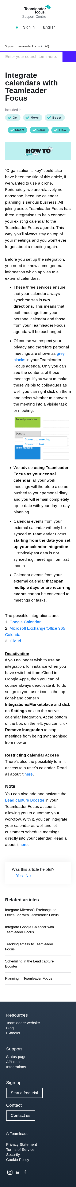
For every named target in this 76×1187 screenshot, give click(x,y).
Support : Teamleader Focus (22, 46)
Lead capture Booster (24, 800)
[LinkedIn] (17, 1172)
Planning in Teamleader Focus (28, 978)
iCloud (14, 641)
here (28, 774)
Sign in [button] (29, 27)
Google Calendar (25, 622)
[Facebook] (25, 1172)
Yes (19, 875)
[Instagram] (10, 1172)
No (28, 875)
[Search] (69, 56)
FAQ (46, 46)
